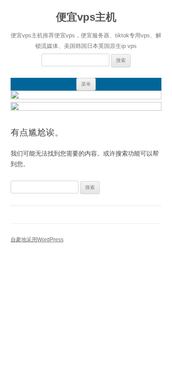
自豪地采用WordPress (37, 239)
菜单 (86, 84)
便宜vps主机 (86, 17)
